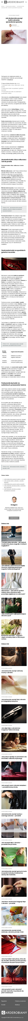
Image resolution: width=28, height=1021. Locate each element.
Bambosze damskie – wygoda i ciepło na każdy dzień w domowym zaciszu (13, 637)
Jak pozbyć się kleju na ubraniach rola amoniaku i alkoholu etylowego (14, 757)
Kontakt (3, 1004)
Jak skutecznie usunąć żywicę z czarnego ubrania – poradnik (11, 815)
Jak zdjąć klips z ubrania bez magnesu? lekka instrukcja (10, 729)
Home (2, 6)
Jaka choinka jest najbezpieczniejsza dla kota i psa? (13, 615)
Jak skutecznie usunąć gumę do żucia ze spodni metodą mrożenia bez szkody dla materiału (14, 873)
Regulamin (4, 1001)
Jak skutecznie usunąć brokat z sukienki (14, 479)
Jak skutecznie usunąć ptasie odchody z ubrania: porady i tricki (12, 931)
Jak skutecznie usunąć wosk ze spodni (14, 484)
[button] (2, 2)
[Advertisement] (14, 59)
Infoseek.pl (10, 79)
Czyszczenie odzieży (10, 6)
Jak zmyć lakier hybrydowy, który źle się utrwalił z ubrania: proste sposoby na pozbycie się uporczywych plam (13, 960)
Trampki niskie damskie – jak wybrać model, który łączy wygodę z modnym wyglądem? (14, 544)
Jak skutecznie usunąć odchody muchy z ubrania (12, 671)
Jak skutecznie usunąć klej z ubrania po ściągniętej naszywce (13, 700)
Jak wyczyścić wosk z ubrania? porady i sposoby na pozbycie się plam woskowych (12, 991)
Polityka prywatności (20, 1001)
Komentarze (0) (14, 518)
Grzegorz (14, 25)
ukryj (18, 83)
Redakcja (17, 1004)
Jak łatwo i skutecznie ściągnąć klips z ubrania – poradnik (13, 902)
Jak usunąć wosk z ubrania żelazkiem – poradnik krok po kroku (13, 786)
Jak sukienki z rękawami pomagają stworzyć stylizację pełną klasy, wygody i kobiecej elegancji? (13, 567)
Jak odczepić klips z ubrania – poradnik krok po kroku (11, 843)
